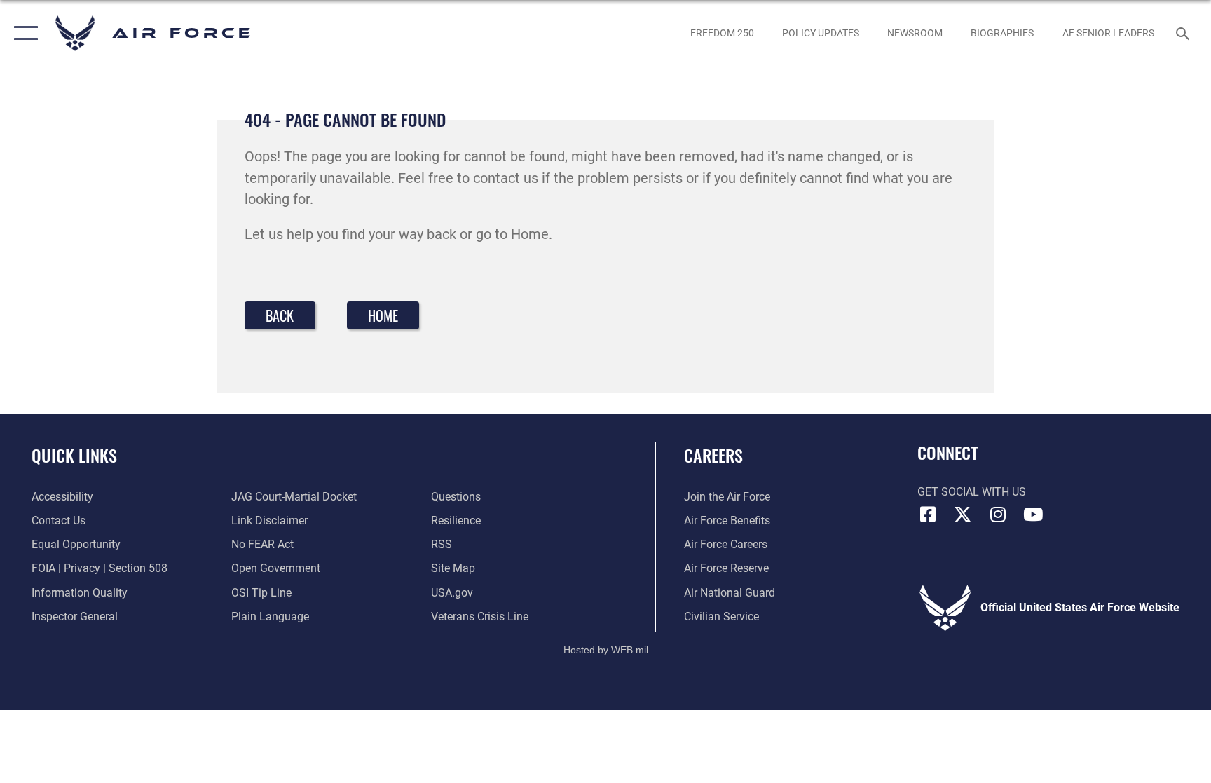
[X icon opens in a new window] (962, 514)
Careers (713, 455)
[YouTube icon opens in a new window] (1033, 514)
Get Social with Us (971, 491)
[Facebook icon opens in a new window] (927, 514)
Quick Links (74, 455)
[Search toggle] (1184, 33)
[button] (23, 33)
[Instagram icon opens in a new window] (997, 514)
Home (383, 315)
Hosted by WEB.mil (605, 649)
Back (280, 315)
